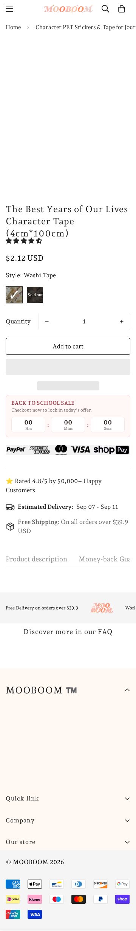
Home (13, 27)
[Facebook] (37, 861)
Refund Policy (25, 885)
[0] (121, 8)
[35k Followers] (60, 861)
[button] (24, 240)
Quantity (18, 321)
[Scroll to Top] (122, 890)
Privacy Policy (26, 898)
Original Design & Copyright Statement (60, 924)
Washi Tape (14, 294)
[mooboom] (68, 8)
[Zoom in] (110, 139)
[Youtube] (83, 861)
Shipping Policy (27, 873)
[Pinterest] (15, 861)
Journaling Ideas (28, 911)
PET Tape (34, 294)
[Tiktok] (105, 861)
